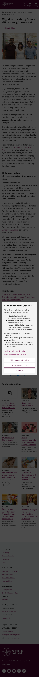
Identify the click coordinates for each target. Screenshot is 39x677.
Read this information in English (15, 354)
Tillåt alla (19, 371)
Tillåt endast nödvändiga (19, 360)
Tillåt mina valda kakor (19, 365)
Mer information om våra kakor (15, 351)
